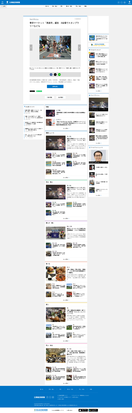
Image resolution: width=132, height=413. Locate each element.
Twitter (121, 2)
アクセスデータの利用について (65, 397)
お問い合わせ (75, 397)
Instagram (124, 2)
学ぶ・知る (78, 6)
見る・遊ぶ (54, 6)
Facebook (118, 2)
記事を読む (55, 86)
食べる (47, 6)
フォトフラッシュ (34, 19)
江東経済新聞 (13, 2)
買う (62, 6)
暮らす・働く (69, 6)
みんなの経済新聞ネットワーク (41, 410)
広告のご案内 (61, 399)
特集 (85, 6)
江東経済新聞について (63, 395)
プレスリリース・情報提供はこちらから (81, 395)
